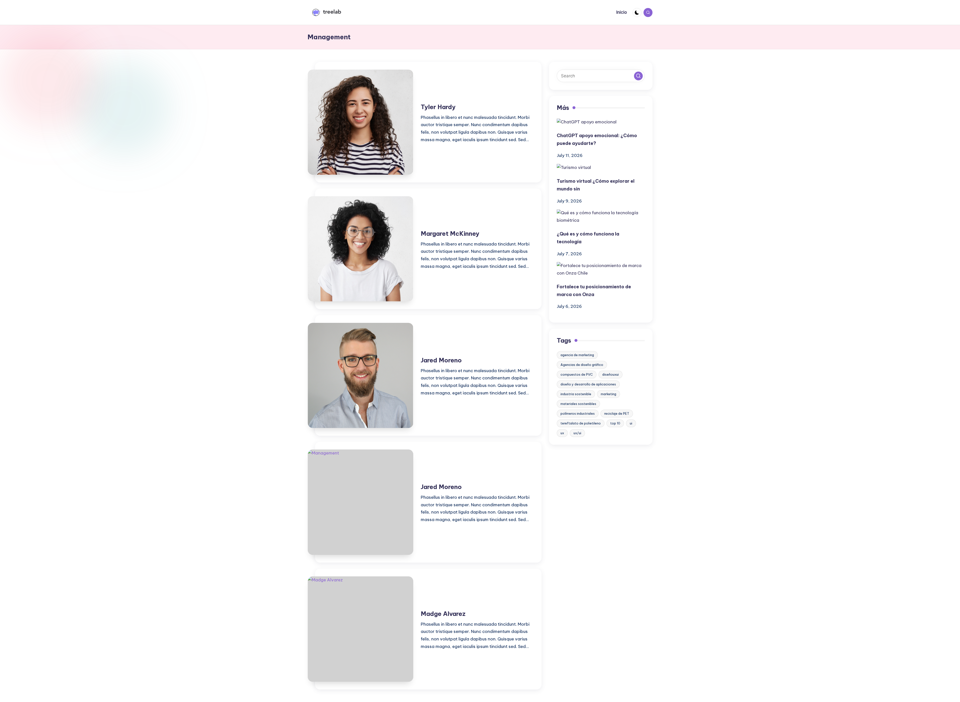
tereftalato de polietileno (580, 423)
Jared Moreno (441, 360)
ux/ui (577, 433)
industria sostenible (575, 394)
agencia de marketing (577, 355)
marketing (608, 394)
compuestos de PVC (576, 374)
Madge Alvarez (443, 613)
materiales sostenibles (578, 404)
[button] (638, 76)
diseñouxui (610, 374)
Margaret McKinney (450, 233)
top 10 (615, 423)
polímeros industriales (577, 413)
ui (631, 423)
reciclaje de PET (616, 413)
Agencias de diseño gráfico (581, 365)
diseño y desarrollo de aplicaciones (588, 384)
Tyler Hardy (438, 107)
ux (562, 433)
